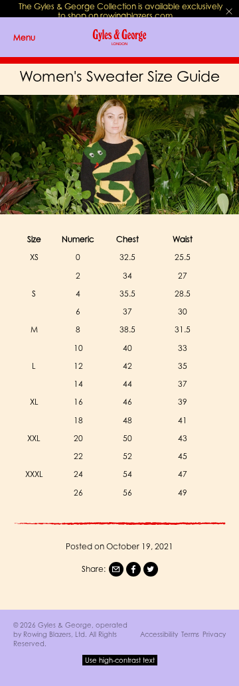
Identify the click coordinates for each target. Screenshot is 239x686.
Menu (24, 37)
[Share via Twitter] (151, 569)
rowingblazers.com (136, 16)
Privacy (214, 634)
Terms (190, 634)
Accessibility (159, 634)
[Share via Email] (116, 569)
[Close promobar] (229, 11)
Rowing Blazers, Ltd (54, 634)
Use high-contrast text (120, 660)
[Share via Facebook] (133, 569)
